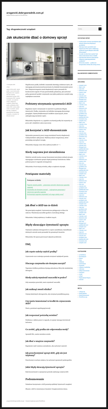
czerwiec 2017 (83, 230)
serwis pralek (16, 107)
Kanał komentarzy (84, 295)
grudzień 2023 (83, 135)
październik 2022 (83, 149)
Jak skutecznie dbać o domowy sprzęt (36, 37)
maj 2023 (81, 142)
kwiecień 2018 (83, 218)
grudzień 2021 (83, 166)
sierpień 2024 (82, 120)
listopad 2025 (82, 99)
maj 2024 (81, 126)
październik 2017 (83, 225)
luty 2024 (81, 131)
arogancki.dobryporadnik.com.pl (25, 12)
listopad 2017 (82, 223)
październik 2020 (83, 189)
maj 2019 (81, 207)
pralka (7, 105)
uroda (80, 274)
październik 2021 (83, 170)
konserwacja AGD (10, 98)
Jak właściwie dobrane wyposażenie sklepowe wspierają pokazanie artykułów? (88, 59)
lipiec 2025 (82, 103)
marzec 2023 (82, 143)
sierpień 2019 (82, 204)
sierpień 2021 (82, 173)
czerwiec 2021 (83, 177)
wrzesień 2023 (83, 136)
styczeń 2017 (82, 235)
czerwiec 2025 (83, 105)
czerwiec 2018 (83, 216)
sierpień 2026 (83, 85)
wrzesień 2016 (83, 241)
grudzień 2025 (83, 97)
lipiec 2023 (82, 138)
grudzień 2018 (83, 209)
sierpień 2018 (82, 212)
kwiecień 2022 (83, 159)
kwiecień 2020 (83, 196)
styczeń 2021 (82, 186)
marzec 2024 (82, 129)
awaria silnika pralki (11, 89)
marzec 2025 (82, 110)
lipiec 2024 (82, 122)
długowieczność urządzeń (12, 93)
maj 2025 (81, 106)
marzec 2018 (82, 219)
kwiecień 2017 (83, 234)
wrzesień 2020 (83, 191)
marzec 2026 (82, 92)
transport (81, 272)
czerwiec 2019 (83, 205)
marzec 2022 (82, 161)
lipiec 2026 (82, 87)
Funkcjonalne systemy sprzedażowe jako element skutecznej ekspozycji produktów (90, 43)
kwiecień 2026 (83, 90)
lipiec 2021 (82, 175)
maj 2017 (81, 232)
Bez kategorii (82, 256)
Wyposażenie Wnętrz (84, 278)
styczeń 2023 (82, 145)
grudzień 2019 (83, 200)
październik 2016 (83, 239)
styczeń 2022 (82, 165)
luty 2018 (81, 221)
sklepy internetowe (84, 270)
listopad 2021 (82, 168)
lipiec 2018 (82, 214)
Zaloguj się (82, 291)
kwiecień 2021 (83, 181)
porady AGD (15, 103)
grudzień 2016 (83, 237)
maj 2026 (81, 89)
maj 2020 (81, 195)
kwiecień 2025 (83, 108)
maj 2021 (81, 179)
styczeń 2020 (82, 198)
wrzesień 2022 (83, 150)
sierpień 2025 (82, 101)
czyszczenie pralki (14, 91)
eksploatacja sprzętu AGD (12, 96)
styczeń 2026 (82, 96)
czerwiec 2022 (83, 156)
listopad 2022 (82, 147)
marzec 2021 (82, 182)
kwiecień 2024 (83, 128)
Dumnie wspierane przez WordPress (35, 401)
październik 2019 (83, 202)
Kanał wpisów (83, 293)
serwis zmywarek (10, 108)
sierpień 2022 (82, 152)
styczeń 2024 (82, 133)
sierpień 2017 (82, 227)
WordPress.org (83, 297)
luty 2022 (81, 163)
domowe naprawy (10, 94)
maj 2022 (81, 158)
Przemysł (81, 265)
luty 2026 (81, 94)
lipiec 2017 (82, 228)
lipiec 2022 (82, 154)
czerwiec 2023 (83, 140)
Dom (80, 260)
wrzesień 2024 (83, 119)
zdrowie (81, 279)
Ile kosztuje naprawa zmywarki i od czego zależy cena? (45, 194)
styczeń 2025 (82, 112)
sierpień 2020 (82, 193)
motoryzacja (82, 263)
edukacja (81, 262)
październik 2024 (83, 117)
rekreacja (81, 269)
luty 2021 (81, 184)
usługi (7, 87)
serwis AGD (9, 107)
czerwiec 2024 (83, 124)
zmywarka (8, 114)
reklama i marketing (84, 267)
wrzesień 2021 (83, 172)
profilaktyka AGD (14, 105)
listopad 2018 (82, 211)
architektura (82, 255)
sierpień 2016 (82, 242)
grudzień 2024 (83, 113)
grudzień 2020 (83, 188)
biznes (81, 258)
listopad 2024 (82, 115)
